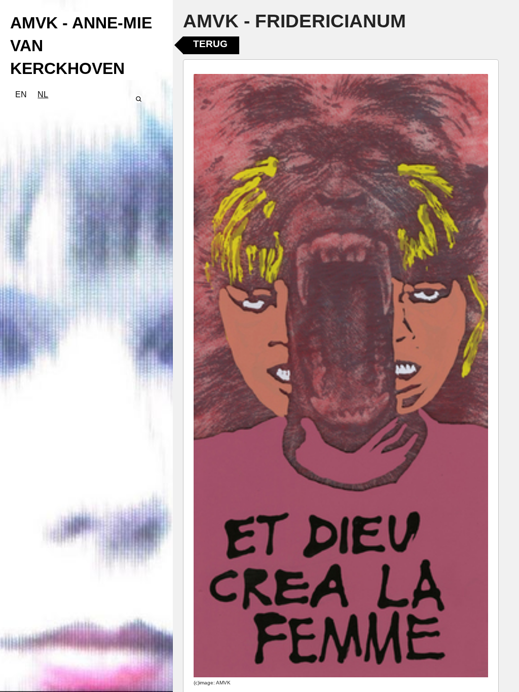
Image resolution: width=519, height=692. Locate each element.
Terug (210, 44)
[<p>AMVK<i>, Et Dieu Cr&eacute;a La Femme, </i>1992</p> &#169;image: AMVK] (341, 375)
